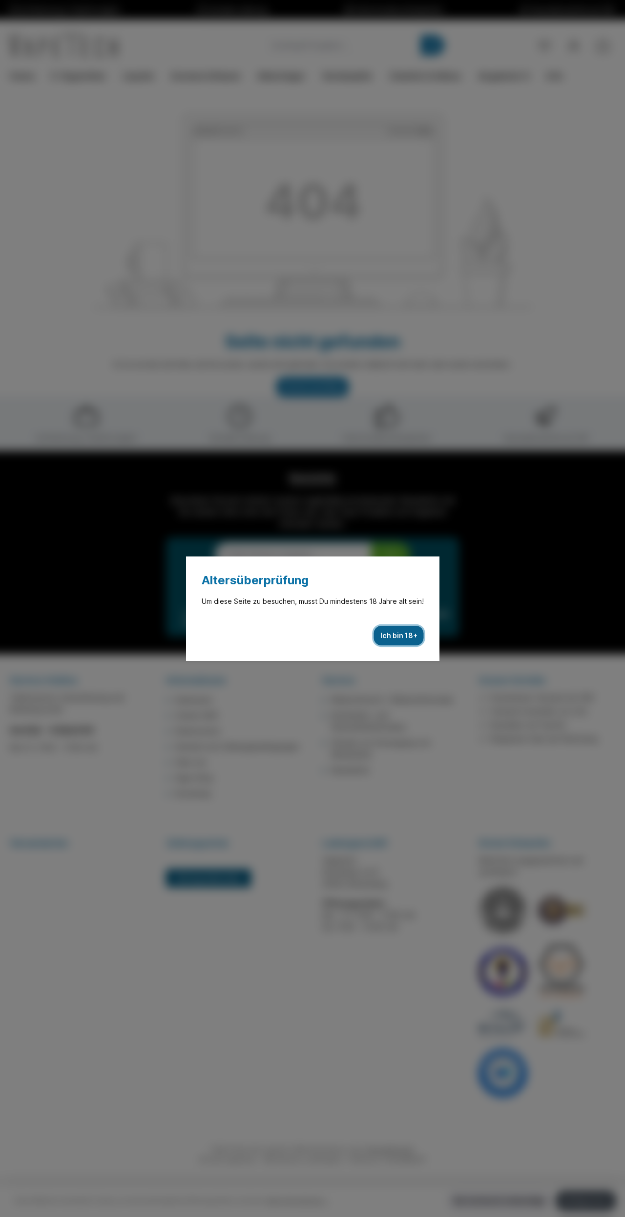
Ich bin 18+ (398, 635)
